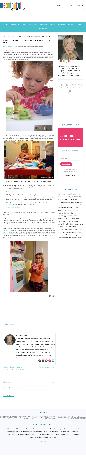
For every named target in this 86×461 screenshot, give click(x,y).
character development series (20, 137)
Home (5, 36)
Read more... (21, 358)
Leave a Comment (7, 46)
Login (53, 382)
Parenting (13, 36)
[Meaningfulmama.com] (13, 11)
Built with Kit (70, 175)
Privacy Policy (43, 441)
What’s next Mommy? (13, 207)
